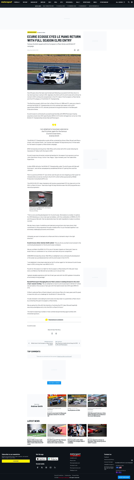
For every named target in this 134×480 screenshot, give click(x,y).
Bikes (95, 2)
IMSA (55, 2)
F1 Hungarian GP (82, 6)
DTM (61, 2)
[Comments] (78, 50)
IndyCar (43, 2)
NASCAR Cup (34, 2)
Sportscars (86, 2)
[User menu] (131, 2)
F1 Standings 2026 (71, 6)
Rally (78, 2)
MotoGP (25, 2)
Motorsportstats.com (75, 468)
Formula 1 (17, 2)
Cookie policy (68, 475)
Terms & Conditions (58, 475)
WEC (50, 2)
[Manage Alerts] (56, 333)
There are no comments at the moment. (54, 356)
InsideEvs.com (73, 458)
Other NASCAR (104, 2)
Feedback (106, 457)
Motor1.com (73, 460)
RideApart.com (73, 470)
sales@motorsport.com (109, 464)
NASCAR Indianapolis (94, 6)
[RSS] (54, 467)
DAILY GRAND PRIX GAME (48, 6)
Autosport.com (73, 465)
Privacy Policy (75, 475)
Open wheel (69, 2)
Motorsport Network (63, 477)
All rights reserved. (74, 477)
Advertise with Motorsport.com (111, 459)
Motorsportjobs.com (75, 463)
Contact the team (108, 462)
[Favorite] (74, 50)
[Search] (128, 2)
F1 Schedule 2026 (60, 6)
